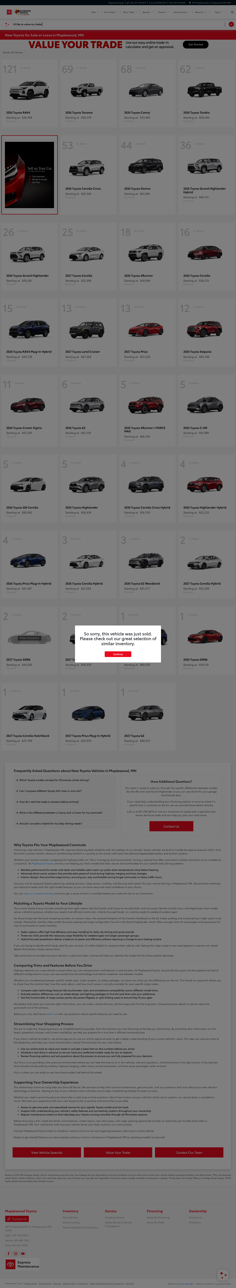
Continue (118, 654)
